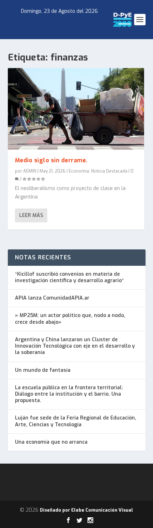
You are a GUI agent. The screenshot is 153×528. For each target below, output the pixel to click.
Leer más (31, 215)
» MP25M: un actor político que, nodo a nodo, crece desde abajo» (70, 318)
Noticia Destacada (109, 171)
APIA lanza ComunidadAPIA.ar (52, 298)
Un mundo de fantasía (42, 370)
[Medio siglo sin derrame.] (76, 109)
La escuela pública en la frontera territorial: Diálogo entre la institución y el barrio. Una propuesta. (69, 394)
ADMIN (29, 171)
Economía (79, 171)
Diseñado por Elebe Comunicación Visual (86, 510)
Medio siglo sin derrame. (51, 160)
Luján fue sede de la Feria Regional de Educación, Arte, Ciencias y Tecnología (75, 421)
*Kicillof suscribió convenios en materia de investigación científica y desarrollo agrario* (69, 277)
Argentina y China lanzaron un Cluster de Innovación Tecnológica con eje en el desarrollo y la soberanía (75, 346)
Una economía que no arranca (51, 442)
